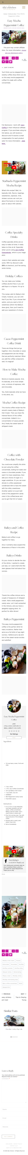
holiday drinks (17, 976)
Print (14, 737)
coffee (21, 964)
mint (20, 983)
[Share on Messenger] (3, 61)
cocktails (14, 964)
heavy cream (7, 976)
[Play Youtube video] (14, 167)
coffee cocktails (7, 968)
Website (5, 1127)
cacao (18, 960)
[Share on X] (7, 61)
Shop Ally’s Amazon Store (14, 1147)
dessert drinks (7, 972)
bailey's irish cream (8, 960)
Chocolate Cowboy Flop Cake (14, 1029)
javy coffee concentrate (10, 983)
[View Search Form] (3, 2)
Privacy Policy (18, 1143)
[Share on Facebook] (3, 58)
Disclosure (9, 1143)
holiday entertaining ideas (10, 979)
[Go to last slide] (5, 1025)
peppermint (6, 987)
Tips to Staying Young (21, 997)
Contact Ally (14, 1145)
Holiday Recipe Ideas (18, 28)
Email (4, 1118)
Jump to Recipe (8, 67)
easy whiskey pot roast (6, 997)
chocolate (6, 964)
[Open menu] (23, 7)
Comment (6, 1079)
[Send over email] (13, 58)
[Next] (22, 1025)
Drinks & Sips (7, 28)
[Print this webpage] (17, 58)
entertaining (17, 972)
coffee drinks (19, 968)
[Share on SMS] (10, 61)
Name (5, 1109)
